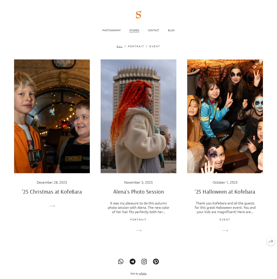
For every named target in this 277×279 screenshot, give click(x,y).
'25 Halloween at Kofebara (225, 191)
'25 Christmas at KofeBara (52, 191)
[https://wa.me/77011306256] (121, 261)
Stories (134, 30)
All (120, 46)
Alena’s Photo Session (138, 191)
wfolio (143, 273)
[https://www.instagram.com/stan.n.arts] (144, 261)
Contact (153, 30)
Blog (171, 30)
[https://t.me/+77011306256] (132, 261)
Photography (111, 30)
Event (155, 46)
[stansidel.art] (139, 14)
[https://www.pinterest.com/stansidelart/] (156, 261)
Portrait (136, 46)
